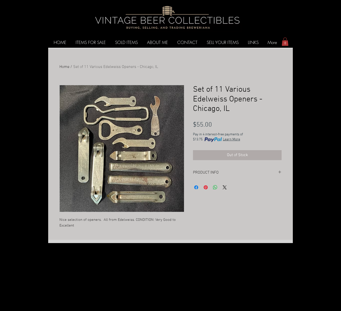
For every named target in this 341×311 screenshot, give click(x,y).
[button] (285, 41)
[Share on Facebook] (196, 187)
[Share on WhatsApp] (215, 187)
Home (64, 66)
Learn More (231, 139)
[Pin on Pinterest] (206, 187)
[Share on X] (225, 187)
